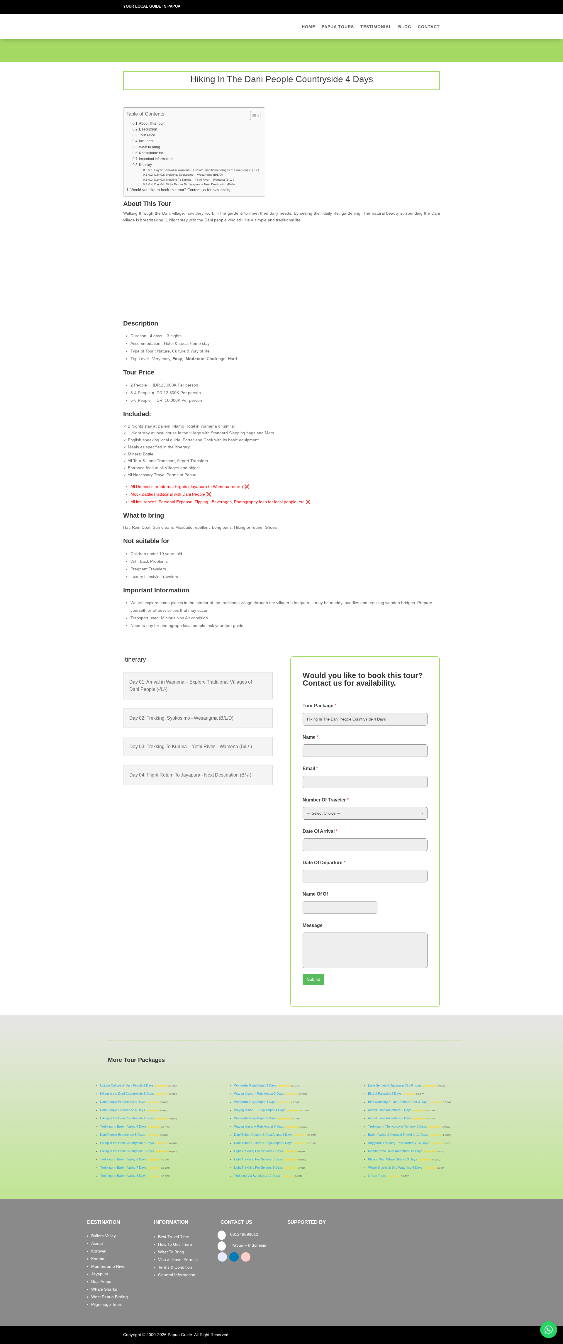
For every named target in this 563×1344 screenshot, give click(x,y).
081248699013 (244, 1234)
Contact (429, 26)
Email (310, 768)
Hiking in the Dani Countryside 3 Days (127, 1093)
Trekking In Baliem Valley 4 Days (123, 1126)
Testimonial (376, 26)
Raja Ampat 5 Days (270, 1126)
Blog (404, 26)
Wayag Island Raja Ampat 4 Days (260, 1110)
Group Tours (377, 1175)
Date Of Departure (324, 862)
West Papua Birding (109, 1296)
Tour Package (319, 705)
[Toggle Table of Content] (252, 116)
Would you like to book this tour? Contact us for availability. (180, 190)
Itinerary (145, 165)
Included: (146, 141)
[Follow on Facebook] (411, 6)
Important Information (156, 159)
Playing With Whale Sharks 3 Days (392, 1159)
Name (310, 737)
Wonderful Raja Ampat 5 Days (255, 1118)
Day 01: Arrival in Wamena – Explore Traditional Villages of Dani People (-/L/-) (206, 170)
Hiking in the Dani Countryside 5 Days (127, 1143)
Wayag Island (244, 1126)
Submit (313, 979)
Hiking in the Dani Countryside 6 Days (127, 1151)
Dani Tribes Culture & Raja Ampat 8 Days (263, 1134)
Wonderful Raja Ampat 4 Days (255, 1102)
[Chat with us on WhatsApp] (548, 1329)
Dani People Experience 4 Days (122, 1110)
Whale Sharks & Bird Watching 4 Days (395, 1167)
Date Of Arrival (320, 831)
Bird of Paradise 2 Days (385, 1093)
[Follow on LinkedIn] (423, 6)
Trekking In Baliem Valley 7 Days (123, 1167)
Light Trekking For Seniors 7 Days (258, 1151)
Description (148, 129)
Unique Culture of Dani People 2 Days (127, 1085)
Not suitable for (151, 153)
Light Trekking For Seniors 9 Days (258, 1167)
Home (308, 26)
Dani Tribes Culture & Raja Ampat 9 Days (263, 1143)
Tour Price (148, 135)
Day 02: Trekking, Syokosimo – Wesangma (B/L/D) (188, 174)
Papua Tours (338, 26)
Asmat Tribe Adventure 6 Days (390, 1118)
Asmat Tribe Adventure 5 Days (390, 1110)
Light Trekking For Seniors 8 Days (258, 1159)
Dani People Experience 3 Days (122, 1102)
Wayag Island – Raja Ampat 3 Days (259, 1093)
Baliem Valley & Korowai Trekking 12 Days (398, 1134)
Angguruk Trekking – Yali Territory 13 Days (398, 1143)
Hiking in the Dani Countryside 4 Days (127, 1118)
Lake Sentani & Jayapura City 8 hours (395, 1085)
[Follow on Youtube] (435, 6)
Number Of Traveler (326, 799)
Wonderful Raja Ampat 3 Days (255, 1085)
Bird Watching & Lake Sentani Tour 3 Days (398, 1102)
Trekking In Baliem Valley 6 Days (123, 1159)
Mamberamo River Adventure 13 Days (395, 1151)
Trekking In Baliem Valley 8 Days (123, 1175)
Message (313, 925)
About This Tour (151, 123)
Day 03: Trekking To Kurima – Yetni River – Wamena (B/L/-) (194, 179)
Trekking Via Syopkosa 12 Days (257, 1175)
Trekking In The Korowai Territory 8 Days (397, 1126)
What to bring (149, 147)
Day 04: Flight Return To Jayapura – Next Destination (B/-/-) (194, 184)
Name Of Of (315, 894)
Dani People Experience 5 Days (122, 1134)
